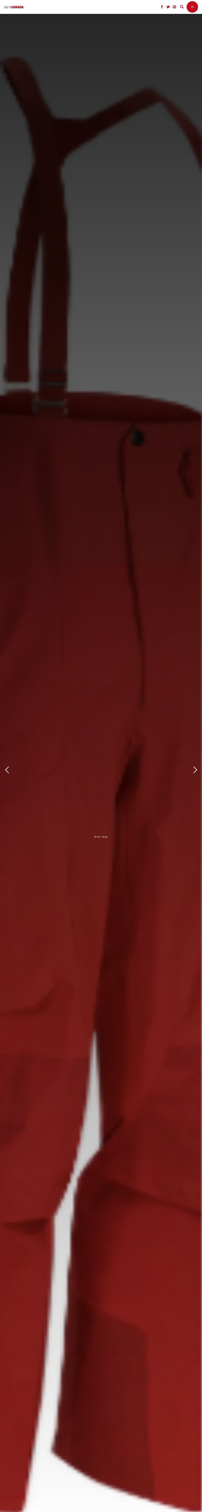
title (81, 768)
